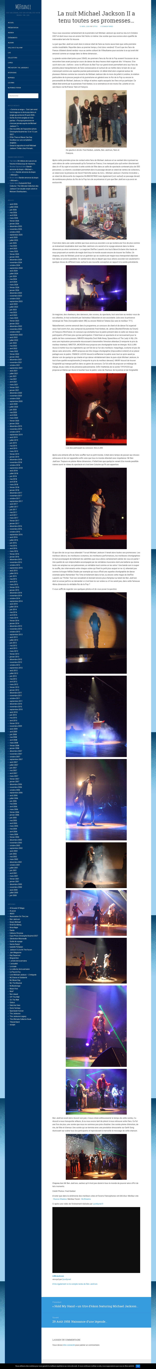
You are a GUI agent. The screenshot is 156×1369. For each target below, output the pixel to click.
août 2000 (14, 890)
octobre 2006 (15, 790)
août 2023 (14, 304)
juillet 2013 (14, 640)
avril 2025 (13, 249)
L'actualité (14, 964)
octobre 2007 (15, 757)
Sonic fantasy (15, 1008)
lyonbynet (66, 1279)
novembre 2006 (16, 787)
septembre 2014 (16, 601)
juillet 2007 (14, 765)
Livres (10, 63)
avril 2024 (13, 282)
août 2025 (14, 237)
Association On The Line (19, 916)
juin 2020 (13, 410)
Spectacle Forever (17, 1011)
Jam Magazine (15, 953)
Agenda (11, 33)
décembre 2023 (16, 293)
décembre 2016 (16, 526)
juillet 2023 (14, 307)
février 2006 (14, 812)
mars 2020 (14, 418)
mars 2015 (14, 584)
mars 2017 (14, 518)
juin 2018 (13, 476)
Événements (12, 38)
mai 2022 (13, 346)
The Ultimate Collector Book (20, 1019)
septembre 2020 (16, 401)
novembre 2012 (16, 662)
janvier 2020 (14, 424)
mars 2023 (14, 318)
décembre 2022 (16, 326)
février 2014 (14, 621)
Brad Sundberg (15, 925)
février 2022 (14, 354)
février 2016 (14, 554)
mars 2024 (14, 285)
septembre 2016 (16, 535)
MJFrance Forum (14, 88)
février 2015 (14, 587)
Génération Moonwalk (18, 939)
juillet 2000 (14, 893)
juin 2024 (13, 276)
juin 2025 (13, 243)
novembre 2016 (16, 529)
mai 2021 (13, 379)
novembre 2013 (16, 629)
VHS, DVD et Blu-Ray (15, 48)
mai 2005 (13, 820)
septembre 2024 (16, 268)
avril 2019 (13, 448)
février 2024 (14, 287)
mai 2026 (13, 213)
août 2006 (14, 795)
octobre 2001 (15, 865)
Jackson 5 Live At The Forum (21, 950)
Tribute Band (15, 1022)
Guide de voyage (16, 941)
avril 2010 (13, 721)
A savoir (13, 911)
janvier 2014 (14, 623)
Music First (14, 989)
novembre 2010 (16, 707)
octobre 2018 (15, 465)
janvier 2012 (14, 690)
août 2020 (14, 404)
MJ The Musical (16, 983)
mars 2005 (14, 826)
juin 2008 (13, 734)
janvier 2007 (14, 782)
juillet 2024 (14, 274)
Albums (11, 43)
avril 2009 (13, 732)
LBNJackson (58, 1276)
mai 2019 (13, 446)
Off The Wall (14, 997)
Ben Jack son (15, 919)
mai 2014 (13, 612)
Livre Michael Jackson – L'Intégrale (23, 975)
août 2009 (14, 729)
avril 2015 (13, 582)
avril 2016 (13, 548)
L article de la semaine (18, 961)
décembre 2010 (16, 704)
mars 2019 (14, 451)
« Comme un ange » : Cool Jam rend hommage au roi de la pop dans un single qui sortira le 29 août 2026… (23, 112)
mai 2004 (13, 829)
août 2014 (14, 604)
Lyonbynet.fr (98, 1204)
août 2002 (14, 851)
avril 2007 (13, 773)
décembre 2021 (16, 360)
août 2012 (14, 671)
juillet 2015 (14, 573)
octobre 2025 (15, 232)
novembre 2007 (16, 754)
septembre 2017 (16, 501)
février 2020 (14, 421)
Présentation (13, 28)
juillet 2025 (14, 240)
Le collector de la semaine (20, 969)
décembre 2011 (16, 693)
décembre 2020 (16, 393)
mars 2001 (14, 876)
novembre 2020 (16, 396)
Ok (138, 1366)
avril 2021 (13, 382)
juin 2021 (13, 376)
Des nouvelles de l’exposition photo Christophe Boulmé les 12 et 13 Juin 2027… (23, 131)
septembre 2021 (16, 368)
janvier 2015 (14, 590)
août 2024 (14, 271)
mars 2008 (14, 743)
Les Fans (11, 83)
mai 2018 (13, 479)
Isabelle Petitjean (16, 947)
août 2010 (14, 712)
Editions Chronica (16, 933)
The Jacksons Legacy (18, 1016)
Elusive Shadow (60, 1199)
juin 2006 (13, 801)
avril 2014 (13, 615)
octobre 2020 (15, 399)
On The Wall (14, 1000)
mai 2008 (13, 737)
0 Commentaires (107, 26)
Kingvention (14, 958)
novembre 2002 (16, 843)
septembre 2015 (16, 568)
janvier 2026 (14, 224)
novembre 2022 (16, 329)
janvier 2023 (14, 324)
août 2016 (14, 537)
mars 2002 (14, 859)
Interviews (12, 73)
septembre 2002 (16, 848)
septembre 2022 (16, 335)
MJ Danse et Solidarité (18, 978)
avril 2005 (13, 823)
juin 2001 (13, 870)
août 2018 (14, 471)
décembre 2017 (16, 493)
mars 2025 (14, 251)
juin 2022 (13, 343)
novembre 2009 (16, 726)
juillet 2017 (14, 507)
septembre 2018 (16, 468)
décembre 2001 (16, 862)
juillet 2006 (14, 798)
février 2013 (14, 654)
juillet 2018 (14, 473)
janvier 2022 (14, 357)
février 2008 (14, 746)
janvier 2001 (14, 881)
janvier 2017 (14, 523)
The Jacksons (15, 1014)
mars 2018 (14, 485)
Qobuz (12, 1002)
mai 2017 (13, 512)
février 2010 (14, 723)
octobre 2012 (15, 665)
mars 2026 (14, 218)
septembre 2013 (16, 635)
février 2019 (14, 454)
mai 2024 (13, 279)
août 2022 (14, 337)
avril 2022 (13, 348)
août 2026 (14, 204)
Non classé (14, 994)
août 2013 (14, 637)
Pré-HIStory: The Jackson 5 (18, 68)
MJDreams (86, 1199)
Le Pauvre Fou (15, 972)
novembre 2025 (16, 229)
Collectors (12, 58)
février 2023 (14, 321)
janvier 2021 (14, 390)
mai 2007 (13, 770)
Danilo (12, 930)
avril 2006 (13, 807)
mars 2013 (14, 651)
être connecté (69, 1345)
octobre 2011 (15, 698)
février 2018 (14, 487)
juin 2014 (13, 609)
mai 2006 (13, 804)
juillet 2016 (14, 540)
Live (9, 53)
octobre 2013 (15, 632)
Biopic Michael (15, 922)
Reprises (11, 78)
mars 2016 (14, 551)
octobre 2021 (15, 365)
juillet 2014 (14, 607)
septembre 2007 (16, 759)
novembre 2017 (16, 496)
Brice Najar (14, 927)
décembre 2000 (16, 884)
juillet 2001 (14, 868)
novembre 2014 (16, 596)
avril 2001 (13, 873)
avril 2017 (13, 515)
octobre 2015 (15, 565)
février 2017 (14, 521)
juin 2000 (13, 895)
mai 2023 (13, 312)
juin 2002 (13, 854)
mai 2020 (13, 412)
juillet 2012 (14, 673)
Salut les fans (15, 1005)
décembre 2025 (16, 226)
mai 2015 (13, 579)
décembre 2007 (16, 751)
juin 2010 (13, 715)
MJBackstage (15, 986)
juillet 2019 (14, 440)
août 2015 (14, 571)
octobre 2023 (15, 299)
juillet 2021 (14, 373)
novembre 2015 (16, 562)
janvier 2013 (14, 657)
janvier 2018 (14, 490)
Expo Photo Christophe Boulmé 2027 (24, 936)
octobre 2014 (15, 598)
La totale (13, 966)
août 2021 (14, 371)
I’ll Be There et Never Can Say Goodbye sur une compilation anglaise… (21, 140)
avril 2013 (13, 648)
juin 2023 (13, 310)
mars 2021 (14, 385)
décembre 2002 (16, 840)
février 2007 (14, 779)
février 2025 (14, 254)
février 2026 (14, 221)
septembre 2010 (16, 709)
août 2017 (14, 504)
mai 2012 (13, 679)
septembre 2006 (16, 793)
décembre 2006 (16, 784)
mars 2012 (14, 684)
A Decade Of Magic (17, 908)
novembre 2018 (16, 462)
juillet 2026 (14, 207)
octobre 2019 (15, 432)
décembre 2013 (16, 626)
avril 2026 (13, 215)
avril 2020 (13, 415)
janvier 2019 (14, 457)
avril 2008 (13, 740)
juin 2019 (13, 443)
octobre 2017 (15, 498)
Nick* (12, 991)
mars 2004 (14, 834)
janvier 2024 (14, 290)
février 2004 (14, 837)
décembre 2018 (16, 460)
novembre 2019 (16, 429)
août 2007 (14, 762)
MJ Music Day (15, 980)
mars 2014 (14, 618)
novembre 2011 (16, 696)
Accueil (11, 23)
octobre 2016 (15, 532)
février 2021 (14, 387)
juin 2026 (13, 210)
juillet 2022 (14, 340)
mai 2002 (13, 857)
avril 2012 (13, 682)
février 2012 (14, 687)
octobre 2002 (15, 845)
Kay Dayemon (15, 955)
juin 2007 (13, 768)
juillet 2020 (14, 407)
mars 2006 (14, 809)
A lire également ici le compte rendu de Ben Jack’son (74, 1284)
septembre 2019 (16, 435)
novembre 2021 (16, 362)
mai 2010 (13, 718)
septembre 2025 (16, 235)
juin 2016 (13, 543)
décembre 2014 (16, 593)
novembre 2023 (16, 296)
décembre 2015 (16, 559)
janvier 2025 (14, 257)
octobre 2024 (15, 265)
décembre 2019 (16, 426)
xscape (12, 1025)
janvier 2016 (14, 557)
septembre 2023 (16, 301)
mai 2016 (13, 546)
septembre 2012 (16, 668)
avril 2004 (13, 832)
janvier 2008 (14, 748)
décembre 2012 (16, 659)
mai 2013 (13, 646)
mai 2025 (13, 246)
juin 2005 (13, 818)
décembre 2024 (16, 260)
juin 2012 (13, 676)
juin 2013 (13, 643)
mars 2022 (14, 351)
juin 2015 (13, 576)
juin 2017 (13, 510)
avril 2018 (13, 482)
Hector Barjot (15, 944)
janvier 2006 (14, 815)
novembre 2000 (16, 887)
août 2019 (14, 437)
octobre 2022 (15, 332)
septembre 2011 (16, 701)
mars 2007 (14, 776)
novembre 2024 (16, 262)
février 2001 (14, 879)
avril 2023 (13, 315)
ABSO (12, 914)
